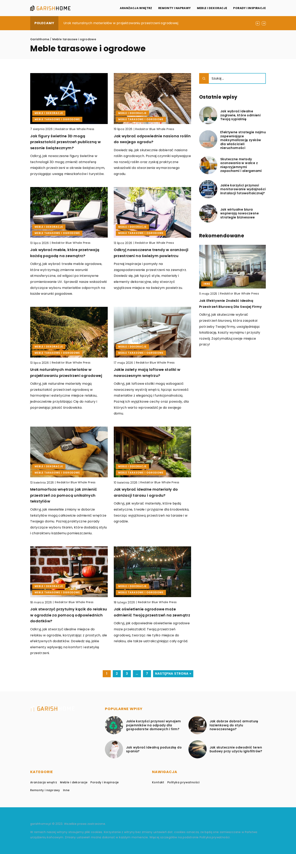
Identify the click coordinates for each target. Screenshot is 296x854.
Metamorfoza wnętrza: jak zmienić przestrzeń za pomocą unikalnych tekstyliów (63, 495)
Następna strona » (173, 673)
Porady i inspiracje (249, 8)
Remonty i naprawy (174, 8)
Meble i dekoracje (212, 8)
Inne (66, 790)
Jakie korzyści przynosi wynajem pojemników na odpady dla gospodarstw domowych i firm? (153, 725)
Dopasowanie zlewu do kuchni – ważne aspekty (102, 23)
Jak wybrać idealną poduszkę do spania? (154, 749)
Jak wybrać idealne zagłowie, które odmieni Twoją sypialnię (240, 115)
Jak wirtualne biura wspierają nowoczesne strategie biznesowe (239, 213)
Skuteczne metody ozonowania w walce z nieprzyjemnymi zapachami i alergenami (241, 165)
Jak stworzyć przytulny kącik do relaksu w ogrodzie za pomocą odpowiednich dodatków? (68, 615)
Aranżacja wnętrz (136, 8)
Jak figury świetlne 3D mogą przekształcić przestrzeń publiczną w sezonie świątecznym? (65, 141)
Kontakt (158, 782)
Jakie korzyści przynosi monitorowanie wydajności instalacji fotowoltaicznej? (243, 189)
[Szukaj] (204, 78)
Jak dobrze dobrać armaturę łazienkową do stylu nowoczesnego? (234, 725)
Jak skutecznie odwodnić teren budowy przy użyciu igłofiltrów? (236, 749)
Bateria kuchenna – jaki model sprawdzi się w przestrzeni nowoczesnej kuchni (225, 313)
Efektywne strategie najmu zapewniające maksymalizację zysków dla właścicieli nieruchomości (243, 140)
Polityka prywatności (183, 782)
